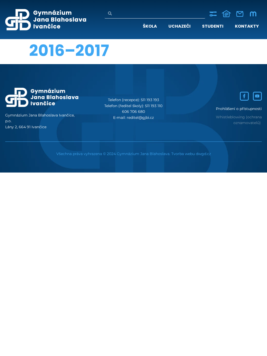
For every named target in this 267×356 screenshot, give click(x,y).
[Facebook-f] (244, 96)
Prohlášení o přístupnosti (239, 108)
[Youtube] (257, 96)
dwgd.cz (203, 153)
